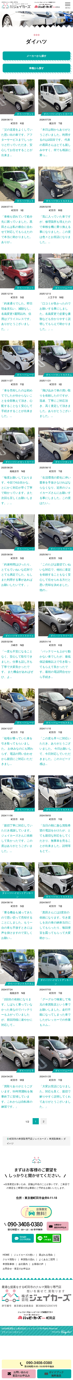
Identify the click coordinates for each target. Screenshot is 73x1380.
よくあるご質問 (47, 1259)
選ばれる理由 (46, 1254)
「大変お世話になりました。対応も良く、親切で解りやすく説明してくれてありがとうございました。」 (55, 1096)
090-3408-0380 (25, 1224)
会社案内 (23, 1264)
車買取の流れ (28, 1259)
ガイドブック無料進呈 (56, 1373)
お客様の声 (37, 1264)
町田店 (50, 1318)
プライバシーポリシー (12, 1332)
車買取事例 (8, 1264)
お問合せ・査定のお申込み (16, 1268)
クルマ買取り (9, 1259)
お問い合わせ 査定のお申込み (21, 1373)
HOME (6, 1254)
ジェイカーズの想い (24, 1254)
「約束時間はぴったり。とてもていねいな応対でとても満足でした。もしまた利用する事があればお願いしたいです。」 (16, 574)
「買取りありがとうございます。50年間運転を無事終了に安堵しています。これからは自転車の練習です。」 (17, 1096)
